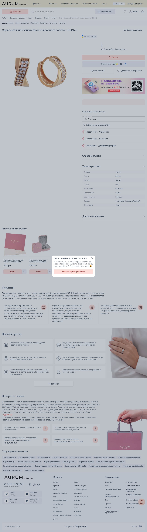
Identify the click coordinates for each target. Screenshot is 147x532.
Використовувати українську (73, 272)
